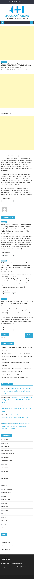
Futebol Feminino (7, 492)
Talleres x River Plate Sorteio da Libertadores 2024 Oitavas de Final (29, 334)
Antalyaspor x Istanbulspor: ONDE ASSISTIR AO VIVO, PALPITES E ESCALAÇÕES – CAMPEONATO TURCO (16, 426)
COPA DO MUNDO (7, 450)
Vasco (4, 528)
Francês (4, 485)
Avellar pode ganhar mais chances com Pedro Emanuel (15, 364)
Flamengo (5, 478)
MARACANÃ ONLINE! (17, 15)
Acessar (4, 539)
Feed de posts (6, 542)
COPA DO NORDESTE (8, 454)
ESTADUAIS (5, 471)
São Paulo (5, 517)
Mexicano (5, 507)
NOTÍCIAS (5, 510)
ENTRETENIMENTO (7, 461)
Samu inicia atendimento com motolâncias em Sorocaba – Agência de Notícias (17, 302)
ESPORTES (5, 468)
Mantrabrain (26, 577)
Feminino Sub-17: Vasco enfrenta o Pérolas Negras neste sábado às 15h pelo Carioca (16, 370)
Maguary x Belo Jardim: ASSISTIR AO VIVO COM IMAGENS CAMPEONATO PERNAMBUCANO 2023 (16, 408)
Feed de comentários (8, 546)
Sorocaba (3, 62)
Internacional (6, 500)
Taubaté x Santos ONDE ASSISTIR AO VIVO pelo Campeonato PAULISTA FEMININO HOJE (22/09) (17, 399)
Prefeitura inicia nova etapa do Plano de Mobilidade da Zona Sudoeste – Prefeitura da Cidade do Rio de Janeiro (17, 356)
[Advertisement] (17, 43)
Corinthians (5, 457)
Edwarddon (5, 423)
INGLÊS (4, 496)
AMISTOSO (5, 440)
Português (5, 514)
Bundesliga (5, 443)
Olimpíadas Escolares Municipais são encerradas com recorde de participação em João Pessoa (16, 376)
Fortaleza (5, 482)
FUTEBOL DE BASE (7, 489)
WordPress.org (6, 549)
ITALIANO (4, 503)
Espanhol (4, 464)
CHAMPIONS (5, 447)
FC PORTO (5, 475)
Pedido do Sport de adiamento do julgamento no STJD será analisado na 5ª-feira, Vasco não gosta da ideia (16, 417)
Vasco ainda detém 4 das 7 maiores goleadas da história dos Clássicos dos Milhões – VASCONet (6, 334)
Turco (4, 524)
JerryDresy (5, 406)
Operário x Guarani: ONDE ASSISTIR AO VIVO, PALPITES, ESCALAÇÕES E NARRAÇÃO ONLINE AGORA (17, 391)
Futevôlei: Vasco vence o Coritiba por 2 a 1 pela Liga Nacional (17, 349)
